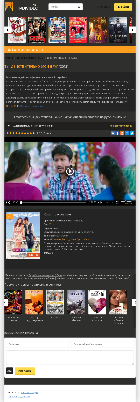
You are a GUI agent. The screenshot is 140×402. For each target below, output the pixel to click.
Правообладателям (19, 396)
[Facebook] (117, 133)
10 (33, 133)
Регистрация (103, 6)
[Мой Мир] (127, 133)
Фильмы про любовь (31, 105)
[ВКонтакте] (113, 133)
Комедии (56, 239)
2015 (51, 224)
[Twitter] (132, 133)
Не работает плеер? (121, 125)
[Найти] (79, 6)
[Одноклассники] (122, 133)
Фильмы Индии (29, 392)
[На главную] (21, 7)
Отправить (25, 371)
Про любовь (83, 239)
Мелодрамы (69, 239)
